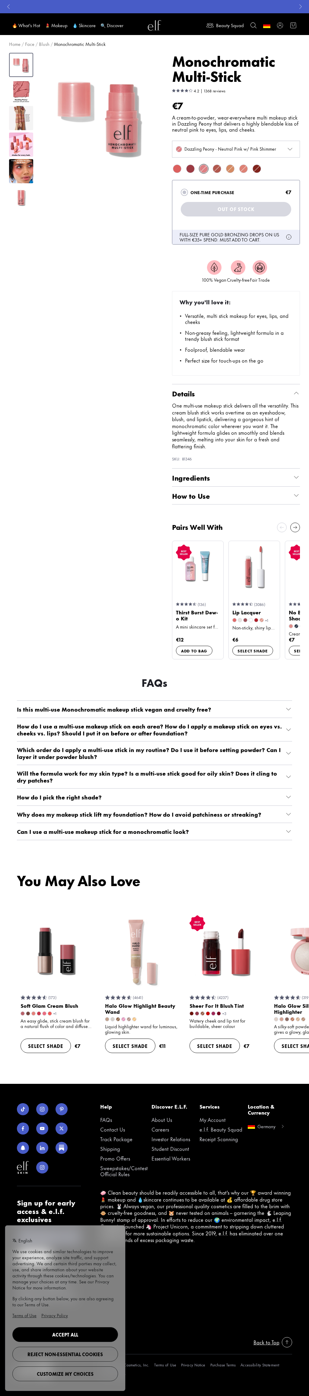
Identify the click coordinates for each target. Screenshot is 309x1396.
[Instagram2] (42, 1167)
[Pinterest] (62, 1109)
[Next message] (300, 6)
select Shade (252, 651)
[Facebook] (23, 1128)
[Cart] (293, 25)
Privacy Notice (193, 1364)
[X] (62, 1128)
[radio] (184, 192)
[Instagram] (42, 1109)
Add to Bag (194, 651)
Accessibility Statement (260, 1364)
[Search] (253, 25)
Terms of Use (165, 1364)
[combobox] (236, 149)
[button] (100, 116)
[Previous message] (8, 6)
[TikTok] (23, 1109)
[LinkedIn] (42, 1148)
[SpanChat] (23, 1148)
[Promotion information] (288, 237)
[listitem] (177, 169)
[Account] (280, 25)
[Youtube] (42, 1128)
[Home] (154, 25)
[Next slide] (295, 527)
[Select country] (266, 25)
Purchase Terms (223, 1364)
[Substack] (62, 1148)
